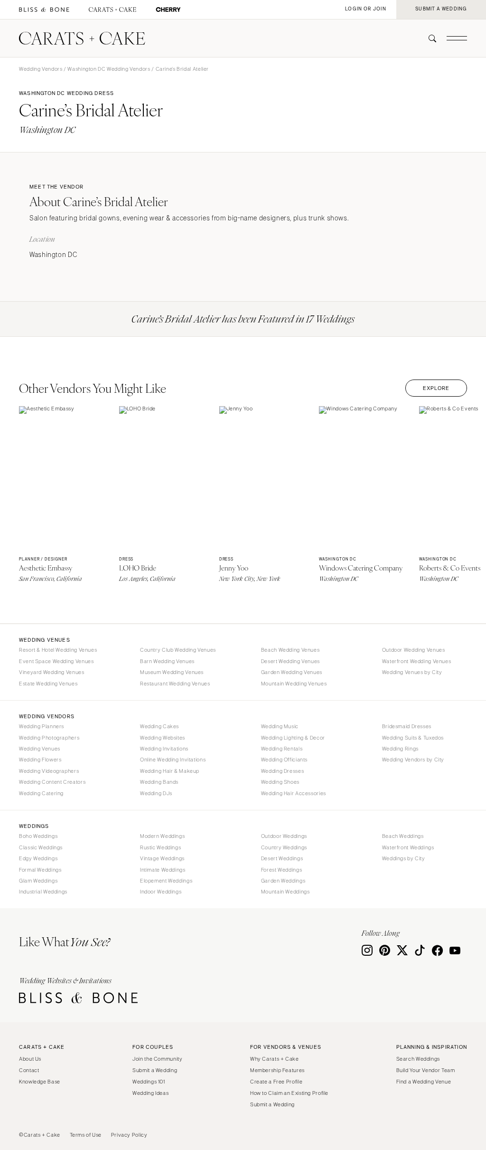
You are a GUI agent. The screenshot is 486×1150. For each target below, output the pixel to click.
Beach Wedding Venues (290, 650)
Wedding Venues (39, 748)
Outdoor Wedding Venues (413, 650)
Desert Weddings (282, 858)
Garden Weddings (283, 881)
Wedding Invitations (164, 748)
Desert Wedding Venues (290, 661)
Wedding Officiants (284, 759)
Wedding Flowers (40, 759)
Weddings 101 (148, 1081)
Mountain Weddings (285, 891)
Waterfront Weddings (408, 847)
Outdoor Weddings (284, 836)
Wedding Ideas (150, 1093)
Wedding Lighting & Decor (293, 738)
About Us (30, 1059)
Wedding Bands (159, 782)
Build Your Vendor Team (425, 1070)
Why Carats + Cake (274, 1059)
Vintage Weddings (162, 858)
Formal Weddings (40, 870)
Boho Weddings (38, 836)
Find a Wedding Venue (423, 1081)
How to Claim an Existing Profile (289, 1093)
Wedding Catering (41, 793)
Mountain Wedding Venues (294, 683)
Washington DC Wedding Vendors (108, 69)
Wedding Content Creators (52, 782)
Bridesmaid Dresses (406, 726)
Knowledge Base (39, 1081)
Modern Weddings (162, 836)
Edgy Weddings (38, 858)
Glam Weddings (38, 881)
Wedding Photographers (49, 738)
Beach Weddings (403, 836)
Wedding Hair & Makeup (169, 771)
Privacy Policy (129, 1135)
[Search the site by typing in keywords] (428, 38)
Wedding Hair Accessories (293, 793)
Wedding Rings (400, 748)
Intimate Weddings (163, 870)
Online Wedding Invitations (173, 759)
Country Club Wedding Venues (178, 650)
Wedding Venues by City (412, 672)
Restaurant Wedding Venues (175, 683)
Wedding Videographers (49, 771)
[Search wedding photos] (168, 10)
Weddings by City (403, 858)
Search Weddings (418, 1059)
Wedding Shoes (280, 782)
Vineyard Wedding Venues (51, 672)
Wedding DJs (156, 793)
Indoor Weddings (160, 891)
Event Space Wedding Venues (56, 661)
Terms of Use (86, 1135)
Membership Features (277, 1070)
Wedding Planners (41, 726)
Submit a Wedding (154, 1070)
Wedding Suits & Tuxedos (413, 738)
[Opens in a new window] (44, 10)
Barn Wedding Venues (167, 661)
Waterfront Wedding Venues (416, 661)
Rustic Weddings (160, 847)
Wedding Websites (162, 738)
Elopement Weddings (166, 881)
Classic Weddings (41, 847)
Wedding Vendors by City (413, 759)
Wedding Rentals (281, 748)
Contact (29, 1070)
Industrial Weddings (43, 891)
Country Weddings (284, 847)
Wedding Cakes (159, 726)
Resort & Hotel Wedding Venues (58, 650)
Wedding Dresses (282, 771)
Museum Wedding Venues (172, 672)
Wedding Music (280, 726)
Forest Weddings (281, 870)
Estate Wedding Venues (48, 683)
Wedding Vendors (40, 69)
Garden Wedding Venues (291, 672)
